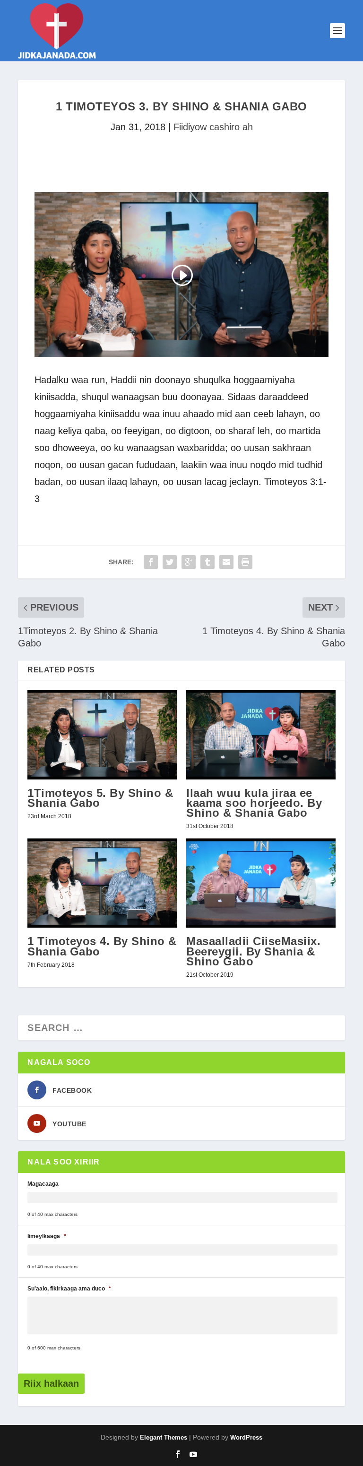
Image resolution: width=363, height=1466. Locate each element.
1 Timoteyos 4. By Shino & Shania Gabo (102, 946)
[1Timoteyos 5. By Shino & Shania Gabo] (102, 734)
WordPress (246, 1437)
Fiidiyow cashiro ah (213, 127)
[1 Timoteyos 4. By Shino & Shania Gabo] (102, 883)
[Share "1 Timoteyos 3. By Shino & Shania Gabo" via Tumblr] (207, 562)
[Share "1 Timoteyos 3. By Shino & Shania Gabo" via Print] (245, 562)
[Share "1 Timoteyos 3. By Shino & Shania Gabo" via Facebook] (150, 562)
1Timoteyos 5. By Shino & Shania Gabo (100, 798)
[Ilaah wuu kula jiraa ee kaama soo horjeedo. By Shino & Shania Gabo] (261, 734)
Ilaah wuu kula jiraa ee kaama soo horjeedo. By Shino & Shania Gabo (254, 803)
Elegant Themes (163, 1437)
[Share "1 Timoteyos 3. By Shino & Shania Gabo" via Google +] (188, 562)
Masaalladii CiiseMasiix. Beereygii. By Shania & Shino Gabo (253, 951)
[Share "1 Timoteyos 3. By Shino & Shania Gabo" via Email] (226, 562)
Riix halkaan (51, 1383)
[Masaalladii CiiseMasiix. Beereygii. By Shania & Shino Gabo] (261, 883)
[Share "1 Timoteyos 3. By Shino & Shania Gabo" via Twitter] (169, 562)
